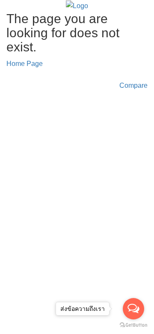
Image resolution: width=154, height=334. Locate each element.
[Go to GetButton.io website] (133, 325)
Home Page (24, 63)
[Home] (77, 5)
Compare (133, 85)
